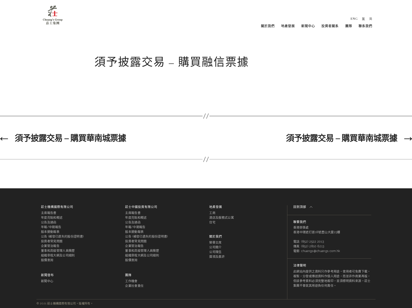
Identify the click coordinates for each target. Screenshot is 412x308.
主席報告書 (48, 212)
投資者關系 (330, 26)
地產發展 (288, 26)
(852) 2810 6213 (312, 246)
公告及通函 (48, 222)
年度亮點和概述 (51, 217)
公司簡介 (215, 247)
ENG (354, 19)
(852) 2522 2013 (312, 241)
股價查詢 (47, 260)
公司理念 (215, 252)
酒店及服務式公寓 (221, 217)
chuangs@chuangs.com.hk (320, 251)
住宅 (212, 222)
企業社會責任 (134, 285)
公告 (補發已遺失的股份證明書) (62, 236)
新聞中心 (308, 26)
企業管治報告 (50, 246)
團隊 (348, 26)
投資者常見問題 (51, 241)
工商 (212, 212)
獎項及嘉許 (217, 256)
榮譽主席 (215, 242)
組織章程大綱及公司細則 (58, 255)
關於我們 (268, 26)
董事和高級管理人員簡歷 (58, 250)
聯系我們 (365, 26)
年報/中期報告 (51, 227)
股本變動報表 (50, 231)
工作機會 (131, 281)
